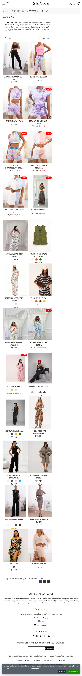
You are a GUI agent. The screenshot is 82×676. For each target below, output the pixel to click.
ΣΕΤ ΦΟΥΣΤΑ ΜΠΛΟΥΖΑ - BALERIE (38, 520)
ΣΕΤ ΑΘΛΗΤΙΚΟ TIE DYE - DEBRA (38, 122)
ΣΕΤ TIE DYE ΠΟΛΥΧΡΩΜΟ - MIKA (14, 166)
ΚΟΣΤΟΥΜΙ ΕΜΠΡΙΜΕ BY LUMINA (14, 299)
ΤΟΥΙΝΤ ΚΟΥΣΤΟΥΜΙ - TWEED (38, 476)
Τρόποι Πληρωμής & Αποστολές (61, 656)
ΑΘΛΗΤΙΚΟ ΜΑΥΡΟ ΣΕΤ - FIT (14, 78)
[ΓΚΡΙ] (32, 392)
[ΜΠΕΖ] (32, 259)
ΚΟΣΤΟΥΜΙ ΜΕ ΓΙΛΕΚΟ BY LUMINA (38, 255)
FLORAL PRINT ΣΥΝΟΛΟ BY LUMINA (14, 343)
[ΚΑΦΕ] (40, 301)
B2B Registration (42, 625)
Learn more (35, 668)
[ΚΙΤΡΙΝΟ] (44, 301)
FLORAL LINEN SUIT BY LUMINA (38, 343)
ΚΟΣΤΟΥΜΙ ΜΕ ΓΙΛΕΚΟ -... (14, 520)
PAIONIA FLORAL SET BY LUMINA (14, 255)
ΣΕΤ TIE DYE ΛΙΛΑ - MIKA (14, 121)
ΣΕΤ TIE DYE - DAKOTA (38, 77)
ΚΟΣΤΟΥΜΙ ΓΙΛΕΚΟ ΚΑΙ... (13, 431)
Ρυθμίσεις (62, 671)
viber (42, 621)
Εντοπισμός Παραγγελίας (18, 656)
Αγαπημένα (36, 660)
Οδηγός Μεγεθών (49, 660)
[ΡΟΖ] (16, 304)
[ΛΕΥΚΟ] (12, 304)
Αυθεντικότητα (64, 660)
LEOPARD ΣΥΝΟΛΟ (38, 210)
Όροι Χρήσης (18, 660)
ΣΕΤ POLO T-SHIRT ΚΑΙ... (39, 298)
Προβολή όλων (43, 38)
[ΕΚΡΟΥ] (44, 259)
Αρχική (27, 660)
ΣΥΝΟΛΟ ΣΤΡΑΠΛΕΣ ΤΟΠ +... (38, 388)
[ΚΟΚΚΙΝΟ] (36, 259)
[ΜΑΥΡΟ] (40, 392)
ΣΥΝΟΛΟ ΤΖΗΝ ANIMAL (14, 387)
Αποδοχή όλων (73, 671)
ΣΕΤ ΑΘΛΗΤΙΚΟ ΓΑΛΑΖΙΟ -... (13, 211)
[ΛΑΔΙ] (40, 259)
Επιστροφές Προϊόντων (38, 656)
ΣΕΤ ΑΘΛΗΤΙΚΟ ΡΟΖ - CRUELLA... (38, 166)
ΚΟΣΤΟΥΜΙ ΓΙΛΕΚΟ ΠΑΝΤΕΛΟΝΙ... (14, 476)
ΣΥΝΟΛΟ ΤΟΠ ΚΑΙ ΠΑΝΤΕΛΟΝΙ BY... (39, 432)
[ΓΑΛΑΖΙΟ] (20, 481)
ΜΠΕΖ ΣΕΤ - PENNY (38, 564)
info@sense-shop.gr (41, 618)
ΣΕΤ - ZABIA (14, 564)
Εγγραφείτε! (49, 648)
